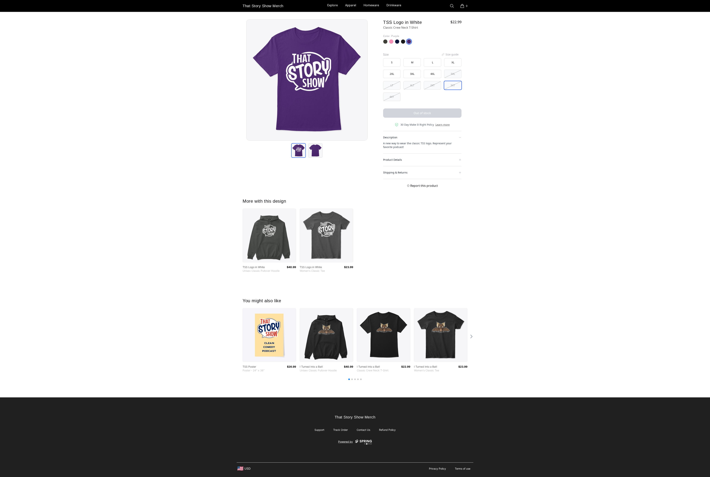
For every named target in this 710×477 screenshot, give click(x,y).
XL (453, 62)
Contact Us (363, 429)
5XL (453, 74)
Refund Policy (387, 429)
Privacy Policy (437, 468)
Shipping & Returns (395, 172)
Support (319, 429)
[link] (269, 235)
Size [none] (386, 54)
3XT (453, 85)
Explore (332, 5)
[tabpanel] (307, 80)
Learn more (442, 124)
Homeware (371, 5)
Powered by (345, 441)
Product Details (392, 159)
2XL (392, 74)
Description (390, 137)
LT (391, 85)
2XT (432, 85)
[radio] (391, 62)
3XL (412, 74)
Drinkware (393, 5)
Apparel (350, 5)
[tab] (298, 150)
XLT (412, 85)
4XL (432, 74)
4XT (392, 96)
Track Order (340, 429)
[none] (450, 54)
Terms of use (462, 468)
